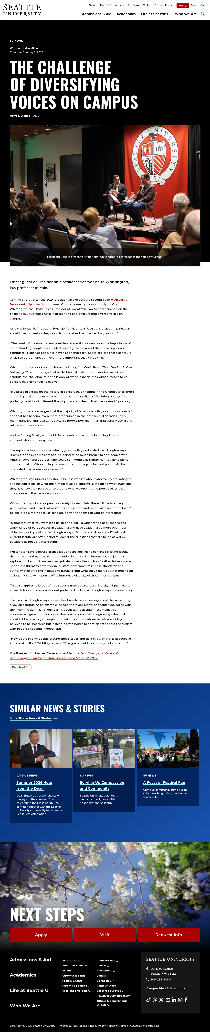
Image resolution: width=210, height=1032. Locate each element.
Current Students (73, 975)
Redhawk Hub (106, 960)
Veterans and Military (76, 990)
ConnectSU (104, 980)
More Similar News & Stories (31, 718)
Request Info (169, 934)
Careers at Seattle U (110, 990)
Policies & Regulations (73, 1025)
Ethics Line (152, 1025)
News (92, 5)
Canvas (101, 965)
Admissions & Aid (96, 14)
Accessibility (137, 1025)
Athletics (120, 5)
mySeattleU (104, 970)
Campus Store (106, 985)
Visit (193, 5)
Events (104, 5)
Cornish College (143, 5)
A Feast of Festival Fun (164, 782)
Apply (183, 5)
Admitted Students (75, 965)
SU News (16, 40)
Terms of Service (117, 1025)
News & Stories (20, 115)
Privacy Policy (96, 1025)
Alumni (66, 970)
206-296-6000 (160, 979)
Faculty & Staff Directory (113, 995)
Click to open (166, 5)
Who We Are (186, 14)
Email (100, 975)
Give (203, 5)
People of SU (20, 667)
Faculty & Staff (72, 980)
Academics (126, 14)
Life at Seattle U (155, 14)
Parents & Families (74, 985)
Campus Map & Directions (165, 988)
